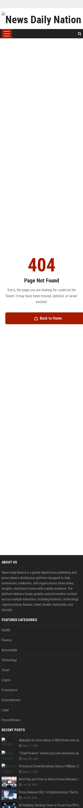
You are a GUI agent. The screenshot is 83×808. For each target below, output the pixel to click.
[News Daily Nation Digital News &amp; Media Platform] (41, 19)
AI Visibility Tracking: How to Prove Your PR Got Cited (50, 805)
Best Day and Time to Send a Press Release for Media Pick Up (50, 779)
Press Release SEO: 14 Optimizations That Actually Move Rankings (50, 792)
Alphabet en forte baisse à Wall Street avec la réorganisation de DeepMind (50, 740)
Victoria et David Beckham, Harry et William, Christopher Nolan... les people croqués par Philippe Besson (50, 766)
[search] (79, 33)
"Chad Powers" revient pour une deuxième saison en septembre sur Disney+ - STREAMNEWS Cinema (50, 753)
